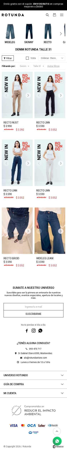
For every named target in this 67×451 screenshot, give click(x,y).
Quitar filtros (53, 66)
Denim (23, 66)
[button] (47, 14)
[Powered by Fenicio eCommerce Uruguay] (58, 446)
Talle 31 (37, 66)
